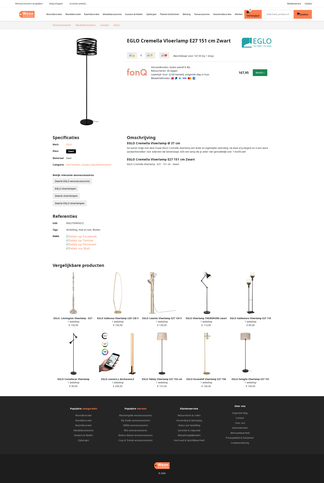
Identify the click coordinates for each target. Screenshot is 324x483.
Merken (239, 14)
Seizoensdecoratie (222, 14)
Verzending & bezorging (189, 420)
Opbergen (151, 14)
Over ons (240, 423)
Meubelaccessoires (112, 14)
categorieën (89, 408)
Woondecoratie (54, 14)
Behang (187, 14)
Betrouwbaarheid (240, 432)
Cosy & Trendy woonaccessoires (135, 440)
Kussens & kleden (134, 14)
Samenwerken (240, 427)
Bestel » (260, 72)
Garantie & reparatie (189, 430)
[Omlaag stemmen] (150, 55)
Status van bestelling (189, 425)
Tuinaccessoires (202, 14)
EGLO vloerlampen (65, 188)
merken (141, 408)
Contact (308, 3)
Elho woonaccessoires (135, 430)
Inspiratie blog (240, 413)
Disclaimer (248, 437)
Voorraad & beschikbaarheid (189, 440)
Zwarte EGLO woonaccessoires (72, 181)
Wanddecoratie (73, 14)
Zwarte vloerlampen (66, 195)
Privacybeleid (233, 437)
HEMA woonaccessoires (135, 425)
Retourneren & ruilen (189, 415)
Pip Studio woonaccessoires (135, 420)
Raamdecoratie (91, 14)
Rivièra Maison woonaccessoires (135, 435)
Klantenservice (294, 3)
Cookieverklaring (240, 442)
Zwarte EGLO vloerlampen (70, 203)
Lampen (85, 164)
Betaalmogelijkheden (189, 435)
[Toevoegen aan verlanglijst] (164, 55)
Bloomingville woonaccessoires (135, 415)
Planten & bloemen (169, 14)
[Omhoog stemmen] (132, 55)
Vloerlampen (73, 164)
